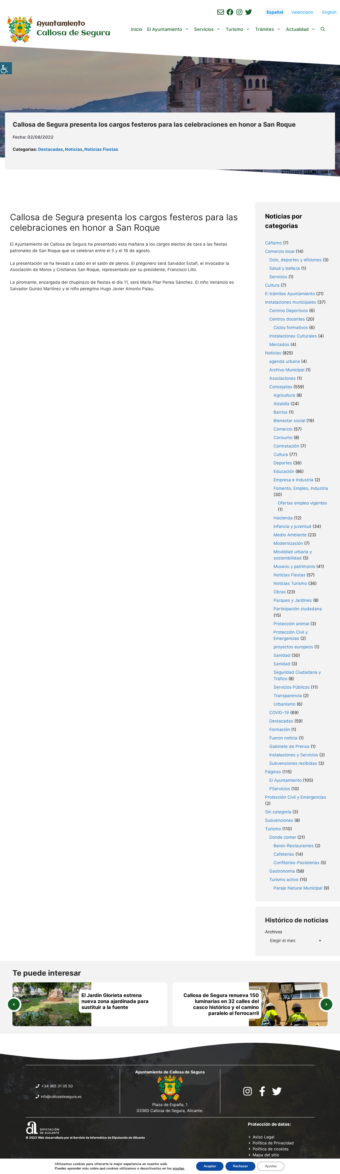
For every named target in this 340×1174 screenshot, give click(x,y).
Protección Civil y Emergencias (295, 797)
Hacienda (283, 517)
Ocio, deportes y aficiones (295, 259)
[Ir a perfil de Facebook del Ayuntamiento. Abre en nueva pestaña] (229, 12)
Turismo (234, 29)
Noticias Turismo (290, 583)
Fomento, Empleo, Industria (301, 488)
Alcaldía (281, 403)
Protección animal (291, 623)
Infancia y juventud (292, 526)
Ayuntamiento (61, 23)
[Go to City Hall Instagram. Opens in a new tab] (247, 1091)
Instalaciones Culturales (293, 336)
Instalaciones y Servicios (293, 754)
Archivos (273, 931)
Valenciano (302, 12)
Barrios (280, 412)
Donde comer (282, 837)
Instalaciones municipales (290, 302)
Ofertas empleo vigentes (302, 503)
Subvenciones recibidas (293, 763)
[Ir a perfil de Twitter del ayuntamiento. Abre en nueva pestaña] (248, 12)
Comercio (283, 429)
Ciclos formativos (291, 327)
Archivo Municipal (286, 369)
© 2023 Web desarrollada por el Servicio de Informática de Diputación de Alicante (85, 1137)
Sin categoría (278, 811)
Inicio (136, 29)
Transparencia (288, 695)
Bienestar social (289, 420)
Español (275, 12)
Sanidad (282, 655)
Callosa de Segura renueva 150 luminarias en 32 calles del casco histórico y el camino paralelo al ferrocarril (221, 1004)
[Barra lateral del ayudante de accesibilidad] (6, 68)
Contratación (286, 446)
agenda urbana (284, 361)
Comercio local (279, 251)
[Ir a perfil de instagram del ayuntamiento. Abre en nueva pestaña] (239, 12)
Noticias (73, 149)
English (329, 12)
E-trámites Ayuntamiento (290, 293)
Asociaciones (282, 378)
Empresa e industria (293, 479)
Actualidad (297, 29)
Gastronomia (282, 871)
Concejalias (280, 386)
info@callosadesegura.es (61, 1096)
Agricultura (284, 395)
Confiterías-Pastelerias (296, 862)
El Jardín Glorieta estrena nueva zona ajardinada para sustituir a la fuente (115, 1001)
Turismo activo (283, 879)
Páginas (273, 771)
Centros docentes (287, 319)
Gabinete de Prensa (289, 746)
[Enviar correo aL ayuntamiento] (220, 12)
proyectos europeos (293, 646)
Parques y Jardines (293, 600)
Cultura (272, 285)
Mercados (279, 344)
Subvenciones (279, 820)
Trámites (264, 29)
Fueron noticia (283, 737)
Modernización (288, 543)
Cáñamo (273, 242)
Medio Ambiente (290, 534)
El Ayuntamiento (164, 29)
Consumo (283, 437)
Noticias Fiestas (101, 149)
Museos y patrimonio (294, 566)
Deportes (283, 462)
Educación (284, 471)
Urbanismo (284, 704)
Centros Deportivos (288, 310)
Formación (279, 729)
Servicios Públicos (292, 687)
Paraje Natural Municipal (298, 888)
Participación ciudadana (298, 608)
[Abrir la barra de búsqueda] (323, 29)
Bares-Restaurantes (294, 845)
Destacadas (50, 149)
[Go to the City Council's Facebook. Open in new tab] (262, 1091)
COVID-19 (279, 712)
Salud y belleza (284, 268)
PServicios (279, 788)
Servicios (204, 29)
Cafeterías (284, 854)
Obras (280, 591)
